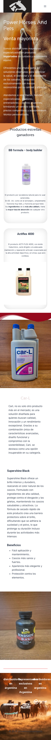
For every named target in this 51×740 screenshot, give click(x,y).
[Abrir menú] (45, 6)
